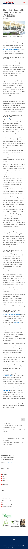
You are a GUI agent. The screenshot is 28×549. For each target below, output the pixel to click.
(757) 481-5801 (8, 462)
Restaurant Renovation (7, 506)
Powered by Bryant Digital (7, 547)
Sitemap (21, 545)
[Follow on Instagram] (14, 540)
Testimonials (5, 480)
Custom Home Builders (8, 375)
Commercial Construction (7, 504)
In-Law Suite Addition (6, 498)
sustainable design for (12, 49)
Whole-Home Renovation (7, 495)
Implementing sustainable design (11, 118)
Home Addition (5, 496)
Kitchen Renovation (6, 502)
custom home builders (17, 60)
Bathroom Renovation (7, 500)
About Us (4, 474)
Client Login (5, 484)
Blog (3, 476)
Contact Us (4, 478)
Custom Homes (5, 493)
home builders (17, 322)
